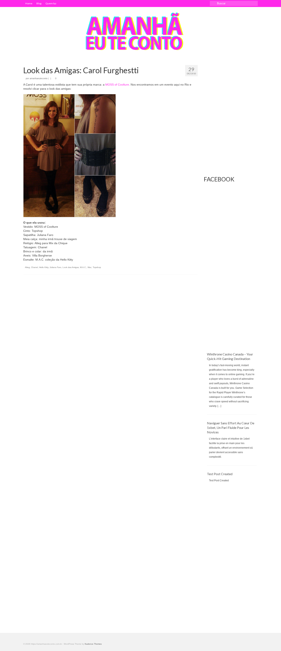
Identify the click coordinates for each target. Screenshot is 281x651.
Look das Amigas (71, 267)
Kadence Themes (93, 644)
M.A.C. (83, 267)
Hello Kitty (43, 267)
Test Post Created (219, 474)
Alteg (27, 267)
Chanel (34, 267)
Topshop (97, 267)
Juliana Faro (55, 267)
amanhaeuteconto (39, 78)
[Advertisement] (231, 285)
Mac (90, 267)
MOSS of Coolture (117, 84)
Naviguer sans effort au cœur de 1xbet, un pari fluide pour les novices (230, 427)
